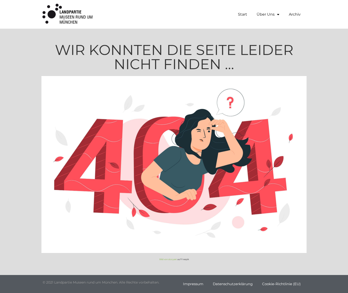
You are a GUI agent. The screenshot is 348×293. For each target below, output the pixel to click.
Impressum (193, 284)
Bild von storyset (168, 259)
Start (242, 14)
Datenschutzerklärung (233, 284)
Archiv (295, 14)
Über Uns (266, 14)
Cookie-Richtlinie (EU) (281, 284)
